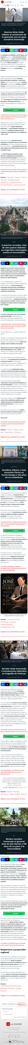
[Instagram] (16, 1037)
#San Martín (4, 988)
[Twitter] (12, 1037)
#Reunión (9, 429)
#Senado (9, 791)
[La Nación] (6, 2)
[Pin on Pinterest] (20, 50)
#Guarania (17, 177)
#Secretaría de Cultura (16, 182)
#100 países (17, 432)
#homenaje (4, 180)
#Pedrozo (23, 794)
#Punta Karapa (4, 622)
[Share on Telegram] (16, 50)
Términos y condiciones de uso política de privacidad (14, 1032)
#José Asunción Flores (19, 185)
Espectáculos (14, 466)
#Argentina (4, 991)
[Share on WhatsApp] (12, 50)
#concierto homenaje (6, 185)
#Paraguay (18, 988)
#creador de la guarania (7, 624)
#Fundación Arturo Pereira (8, 627)
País (14, 835)
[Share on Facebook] (3, 50)
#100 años (24, 177)
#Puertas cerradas (18, 429)
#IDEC (2, 432)
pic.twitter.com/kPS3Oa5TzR (14, 785)
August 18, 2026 (22, 787)
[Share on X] (7, 50)
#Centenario (10, 177)
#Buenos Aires (5, 182)
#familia (11, 794)
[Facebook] (9, 1037)
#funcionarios (4, 794)
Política (14, 665)
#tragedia (17, 794)
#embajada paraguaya (14, 180)
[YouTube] (19, 1037)
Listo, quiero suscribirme (20, 1017)
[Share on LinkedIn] (25, 50)
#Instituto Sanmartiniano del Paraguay (11, 986)
